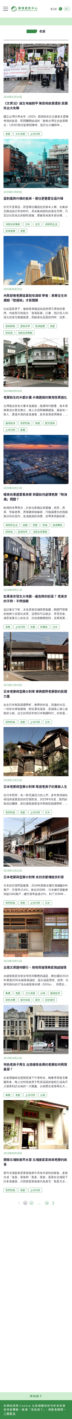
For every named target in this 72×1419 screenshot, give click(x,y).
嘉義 (22, 430)
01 (25, 1203)
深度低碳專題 (12, 224)
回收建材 (50, 1000)
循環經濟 (10, 423)
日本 (27, 224)
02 (31, 1203)
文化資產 (20, 134)
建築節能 (10, 326)
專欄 (7, 993)
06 (47, 1203)
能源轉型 (57, 525)
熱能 (45, 525)
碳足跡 (9, 332)
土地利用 (35, 134)
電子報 (53, 8)
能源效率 (23, 531)
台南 (42, 993)
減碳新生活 (51, 224)
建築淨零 (25, 326)
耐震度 (44, 627)
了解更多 (9, 1413)
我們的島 (25, 423)
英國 (25, 525)
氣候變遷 (10, 231)
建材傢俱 (25, 1000)
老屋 (7, 134)
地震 (32, 627)
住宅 (37, 224)
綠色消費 (10, 1000)
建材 (37, 1000)
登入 (67, 8)
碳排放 (9, 531)
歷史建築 (50, 423)
